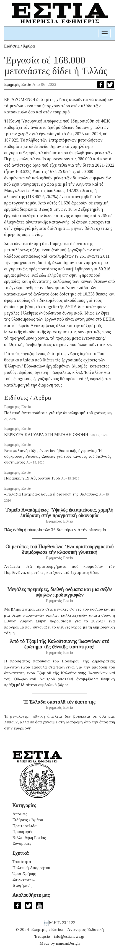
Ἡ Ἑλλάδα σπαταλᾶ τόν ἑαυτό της (59, 702)
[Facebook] (100, 84)
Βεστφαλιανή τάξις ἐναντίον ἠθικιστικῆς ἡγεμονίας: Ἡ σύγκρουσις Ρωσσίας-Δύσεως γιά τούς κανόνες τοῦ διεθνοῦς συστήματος (57, 456)
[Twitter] (110, 84)
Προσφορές (22, 831)
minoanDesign (68, 943)
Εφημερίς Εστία (17, 84)
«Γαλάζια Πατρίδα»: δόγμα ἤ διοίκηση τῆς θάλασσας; (51, 494)
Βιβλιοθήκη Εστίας (29, 837)
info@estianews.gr (69, 936)
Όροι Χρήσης (24, 873)
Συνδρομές (22, 843)
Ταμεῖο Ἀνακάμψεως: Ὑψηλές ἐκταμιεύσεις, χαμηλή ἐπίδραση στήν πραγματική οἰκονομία (59, 512)
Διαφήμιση (22, 885)
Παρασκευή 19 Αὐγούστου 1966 (32, 478)
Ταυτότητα (21, 861)
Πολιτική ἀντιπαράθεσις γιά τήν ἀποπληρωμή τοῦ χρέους (55, 413)
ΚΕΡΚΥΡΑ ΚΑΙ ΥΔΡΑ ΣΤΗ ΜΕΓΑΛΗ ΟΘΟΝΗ (46, 434)
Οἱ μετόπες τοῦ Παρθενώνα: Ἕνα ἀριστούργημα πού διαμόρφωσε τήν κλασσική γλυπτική (60, 549)
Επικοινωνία (23, 879)
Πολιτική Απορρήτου (31, 867)
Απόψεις (19, 814)
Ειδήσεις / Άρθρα (19, 46)
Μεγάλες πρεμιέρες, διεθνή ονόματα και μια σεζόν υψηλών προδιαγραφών (59, 592)
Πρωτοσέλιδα (24, 826)
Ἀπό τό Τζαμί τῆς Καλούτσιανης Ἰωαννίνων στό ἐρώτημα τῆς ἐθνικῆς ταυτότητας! (59, 643)
